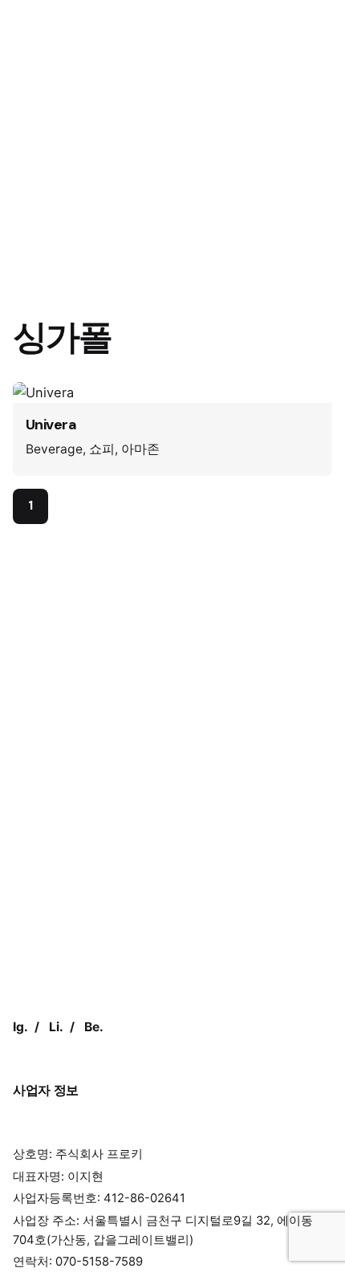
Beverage (54, 449)
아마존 (140, 449)
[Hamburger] (35, 76)
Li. (56, 1026)
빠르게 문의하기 (268, 76)
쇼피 (102, 449)
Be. (94, 1026)
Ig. (20, 1026)
